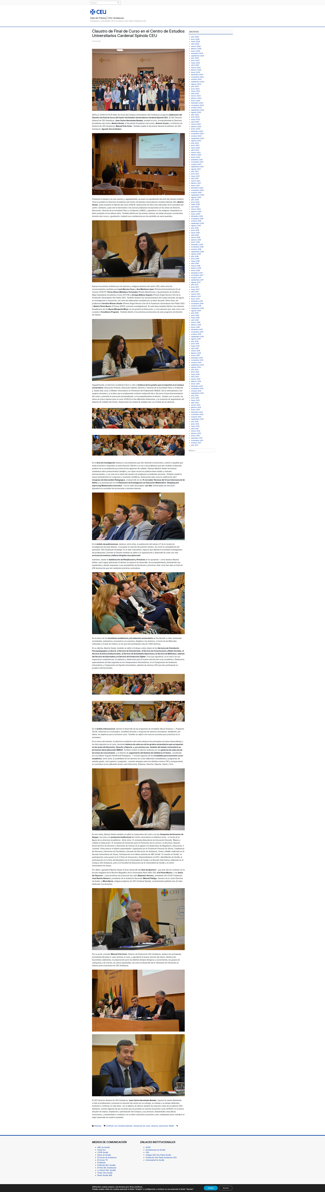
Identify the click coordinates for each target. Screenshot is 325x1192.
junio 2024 (195, 89)
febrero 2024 (196, 98)
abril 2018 (195, 263)
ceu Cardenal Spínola (123, 1126)
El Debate (101, 1162)
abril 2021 (195, 178)
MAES (171, 1126)
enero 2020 (195, 214)
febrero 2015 (196, 353)
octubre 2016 (196, 306)
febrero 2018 (196, 268)
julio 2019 (194, 228)
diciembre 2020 (197, 188)
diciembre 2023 (197, 103)
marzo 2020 (196, 209)
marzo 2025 (196, 67)
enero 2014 (195, 384)
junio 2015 (195, 343)
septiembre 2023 (197, 110)
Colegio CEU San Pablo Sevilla (158, 1155)
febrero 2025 (196, 70)
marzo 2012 (195, 431)
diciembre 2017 (197, 273)
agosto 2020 (196, 197)
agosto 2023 (196, 112)
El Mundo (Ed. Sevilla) (106, 1165)
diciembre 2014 (197, 358)
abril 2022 (195, 150)
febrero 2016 (196, 325)
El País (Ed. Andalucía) (106, 1168)
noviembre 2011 (197, 440)
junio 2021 (195, 174)
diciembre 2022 (197, 131)
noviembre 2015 (197, 332)
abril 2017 (195, 292)
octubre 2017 (196, 278)
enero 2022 (195, 157)
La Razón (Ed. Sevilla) (106, 1170)
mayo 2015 (195, 346)
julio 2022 (195, 143)
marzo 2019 (195, 237)
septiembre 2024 (197, 82)
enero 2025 (195, 72)
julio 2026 (195, 37)
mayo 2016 (195, 318)
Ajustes (226, 1188)
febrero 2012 (196, 433)
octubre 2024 (196, 79)
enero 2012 (195, 436)
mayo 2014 (195, 374)
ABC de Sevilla (103, 1147)
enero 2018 (195, 270)
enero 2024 (195, 101)
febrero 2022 (196, 155)
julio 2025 (195, 58)
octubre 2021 (196, 164)
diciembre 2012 (197, 412)
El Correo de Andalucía (107, 1157)
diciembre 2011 (196, 438)
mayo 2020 (195, 204)
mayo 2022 (195, 148)
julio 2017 (194, 285)
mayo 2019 (195, 233)
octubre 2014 (196, 362)
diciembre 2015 (197, 329)
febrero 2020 (196, 211)
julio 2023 (195, 115)
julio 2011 (194, 445)
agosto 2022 (196, 141)
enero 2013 (195, 410)
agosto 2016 (196, 311)
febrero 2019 (196, 240)
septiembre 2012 (197, 419)
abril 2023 (195, 122)
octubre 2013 (196, 391)
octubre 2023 (196, 108)
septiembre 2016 (197, 308)
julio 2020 (195, 200)
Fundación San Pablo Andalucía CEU (161, 1157)
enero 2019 (195, 242)
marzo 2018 (195, 266)
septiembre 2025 (197, 56)
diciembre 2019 (197, 216)
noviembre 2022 (197, 133)
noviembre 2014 (197, 360)
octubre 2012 (196, 417)
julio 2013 (194, 395)
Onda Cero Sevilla (104, 1173)
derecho (154, 1126)
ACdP (148, 1147)
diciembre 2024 (197, 74)
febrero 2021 (196, 183)
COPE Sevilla (102, 1152)
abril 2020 (195, 207)
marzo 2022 (196, 152)
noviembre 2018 (197, 247)
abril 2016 (195, 320)
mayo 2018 (195, 261)
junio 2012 (195, 424)
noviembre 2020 (197, 190)
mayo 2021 (195, 176)
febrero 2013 (196, 407)
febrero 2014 (196, 381)
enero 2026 (195, 51)
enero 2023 (195, 129)
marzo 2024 (196, 96)
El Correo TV (102, 1160)
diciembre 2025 (197, 53)
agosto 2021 (196, 169)
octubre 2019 (196, 221)
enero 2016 (195, 327)
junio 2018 (195, 259)
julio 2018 (194, 256)
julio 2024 (195, 86)
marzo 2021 (195, 181)
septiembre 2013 (197, 393)
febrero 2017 (196, 296)
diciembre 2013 (197, 386)
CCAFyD (109, 1126)
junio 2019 (195, 230)
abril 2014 (195, 377)
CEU (147, 1152)
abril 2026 (195, 44)
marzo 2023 (196, 124)
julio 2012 (194, 421)
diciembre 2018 (197, 244)
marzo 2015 (195, 351)
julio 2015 (194, 341)
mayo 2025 (195, 63)
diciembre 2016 (197, 301)
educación (163, 1126)
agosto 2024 (196, 84)
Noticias (97, 1126)
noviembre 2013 (197, 388)
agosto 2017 (196, 282)
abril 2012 (195, 429)
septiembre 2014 (197, 365)
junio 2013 (195, 398)
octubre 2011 (196, 443)
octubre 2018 (196, 249)
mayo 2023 (195, 119)
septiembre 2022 (197, 138)
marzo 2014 (195, 379)
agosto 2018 (196, 254)
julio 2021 (194, 171)
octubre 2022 (196, 136)
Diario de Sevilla (104, 1155)
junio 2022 (195, 145)
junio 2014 (195, 372)
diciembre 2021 (197, 160)
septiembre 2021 (197, 167)
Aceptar (211, 1188)
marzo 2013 (195, 405)
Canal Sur (101, 1150)
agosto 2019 (196, 226)
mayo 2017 (195, 289)
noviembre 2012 (197, 414)
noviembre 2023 (197, 105)
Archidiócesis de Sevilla (155, 1150)
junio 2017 (195, 287)
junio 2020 (195, 202)
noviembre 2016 (197, 303)
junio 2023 (195, 117)
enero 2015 (195, 355)
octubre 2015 (196, 334)
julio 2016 (194, 313)
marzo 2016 (195, 322)
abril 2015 (195, 348)
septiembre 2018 (197, 252)
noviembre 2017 (197, 275)
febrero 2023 (196, 126)
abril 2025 (195, 65)
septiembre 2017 (197, 280)
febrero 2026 (196, 49)
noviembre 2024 (197, 77)
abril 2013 (195, 403)
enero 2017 (195, 299)
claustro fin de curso (141, 1126)
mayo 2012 (195, 426)
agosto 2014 (196, 367)
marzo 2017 (195, 294)
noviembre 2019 (197, 219)
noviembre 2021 (197, 162)
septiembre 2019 (197, 223)
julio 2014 (194, 370)
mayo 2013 (195, 400)
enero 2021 (195, 185)
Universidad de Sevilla (155, 1160)
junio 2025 (195, 60)
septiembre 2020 (197, 195)
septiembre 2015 (197, 337)
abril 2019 (195, 235)
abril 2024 (195, 93)
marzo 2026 (196, 46)
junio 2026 (195, 39)
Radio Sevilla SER (104, 1175)
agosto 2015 (196, 339)
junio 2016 (195, 315)
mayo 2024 (195, 91)
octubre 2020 (196, 192)
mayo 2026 (195, 41)
